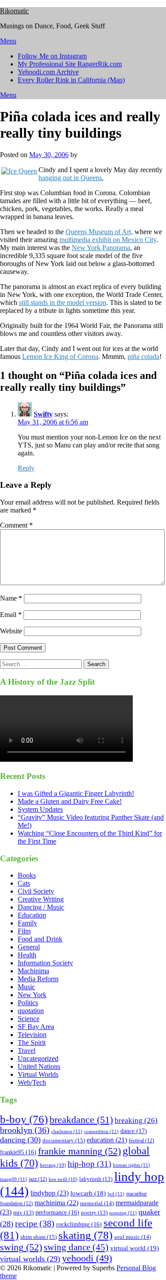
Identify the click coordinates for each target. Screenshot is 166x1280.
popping (123, 1212)
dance (133, 1130)
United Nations (39, 1066)
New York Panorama (101, 247)
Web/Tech (32, 1082)
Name (11, 598)
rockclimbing (79, 1224)
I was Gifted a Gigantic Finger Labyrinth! (76, 793)
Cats (24, 883)
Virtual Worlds (38, 1074)
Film (24, 931)
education (107, 1140)
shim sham (38, 1237)
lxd (116, 1193)
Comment (16, 525)
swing (21, 1247)
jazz (38, 1179)
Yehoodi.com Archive (48, 72)
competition (101, 1131)
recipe (34, 1223)
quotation (31, 1010)
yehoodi (87, 1258)
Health (27, 955)
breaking (136, 1120)
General (29, 947)
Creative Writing (41, 899)
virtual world (134, 1248)
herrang (53, 1165)
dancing (20, 1139)
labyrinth (95, 1179)
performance (57, 1212)
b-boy (24, 1119)
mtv (23, 1213)
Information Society (45, 963)
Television (32, 1034)
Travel (26, 1050)
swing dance (76, 1247)
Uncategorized (38, 1058)
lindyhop (50, 1193)
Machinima (33, 971)
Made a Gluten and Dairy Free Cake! (70, 801)
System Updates (40, 809)
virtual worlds (30, 1258)
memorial (97, 1203)
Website (11, 631)
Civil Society (36, 891)
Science (28, 1018)
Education (32, 915)
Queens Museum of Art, (99, 231)
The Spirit (32, 1042)
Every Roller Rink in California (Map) (71, 80)
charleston (66, 1131)
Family (27, 923)
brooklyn (25, 1130)
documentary (63, 1140)
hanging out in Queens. (71, 177)
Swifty (43, 414)
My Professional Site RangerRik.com (70, 64)
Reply (26, 468)
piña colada (143, 356)
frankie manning (79, 1151)
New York (32, 995)
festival (141, 1140)
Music (26, 987)
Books (27, 875)
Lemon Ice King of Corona (60, 356)
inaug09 (13, 1179)
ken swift (63, 1179)
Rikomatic (14, 11)
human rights (131, 1165)
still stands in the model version (62, 302)
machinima (56, 1203)
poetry (94, 1213)
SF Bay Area (36, 1026)
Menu (8, 41)
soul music (132, 1237)
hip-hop (89, 1164)
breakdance (81, 1119)
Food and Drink (40, 939)
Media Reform (38, 979)
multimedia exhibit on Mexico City (107, 239)
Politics (28, 1002)
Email (11, 614)
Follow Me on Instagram (52, 56)
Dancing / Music (41, 907)
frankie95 (18, 1152)
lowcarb (88, 1193)
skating (85, 1235)
